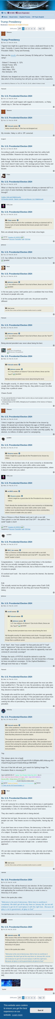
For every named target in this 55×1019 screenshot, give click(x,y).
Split (23, 239)
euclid (10, 611)
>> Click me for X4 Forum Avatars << (12, 785)
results (13, 55)
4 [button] (31, 28)
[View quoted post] (19, 126)
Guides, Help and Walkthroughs (11, 197)
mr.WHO (10, 491)
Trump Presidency (11, 21)
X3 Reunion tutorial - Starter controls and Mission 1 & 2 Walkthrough (22, 199)
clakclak (10, 935)
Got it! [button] (40, 1010)
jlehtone (10, 282)
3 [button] (28, 28)
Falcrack (10, 126)
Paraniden (18, 239)
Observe (10, 453)
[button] (19, 28)
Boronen (12, 239)
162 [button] (40, 28)
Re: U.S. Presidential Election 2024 (16, 96)
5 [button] (34, 28)
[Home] (27, 5)
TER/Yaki (27, 239)
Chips (10, 220)
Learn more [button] (17, 1015)
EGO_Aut (11, 550)
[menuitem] (3, 12)
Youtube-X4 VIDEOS (14, 237)
